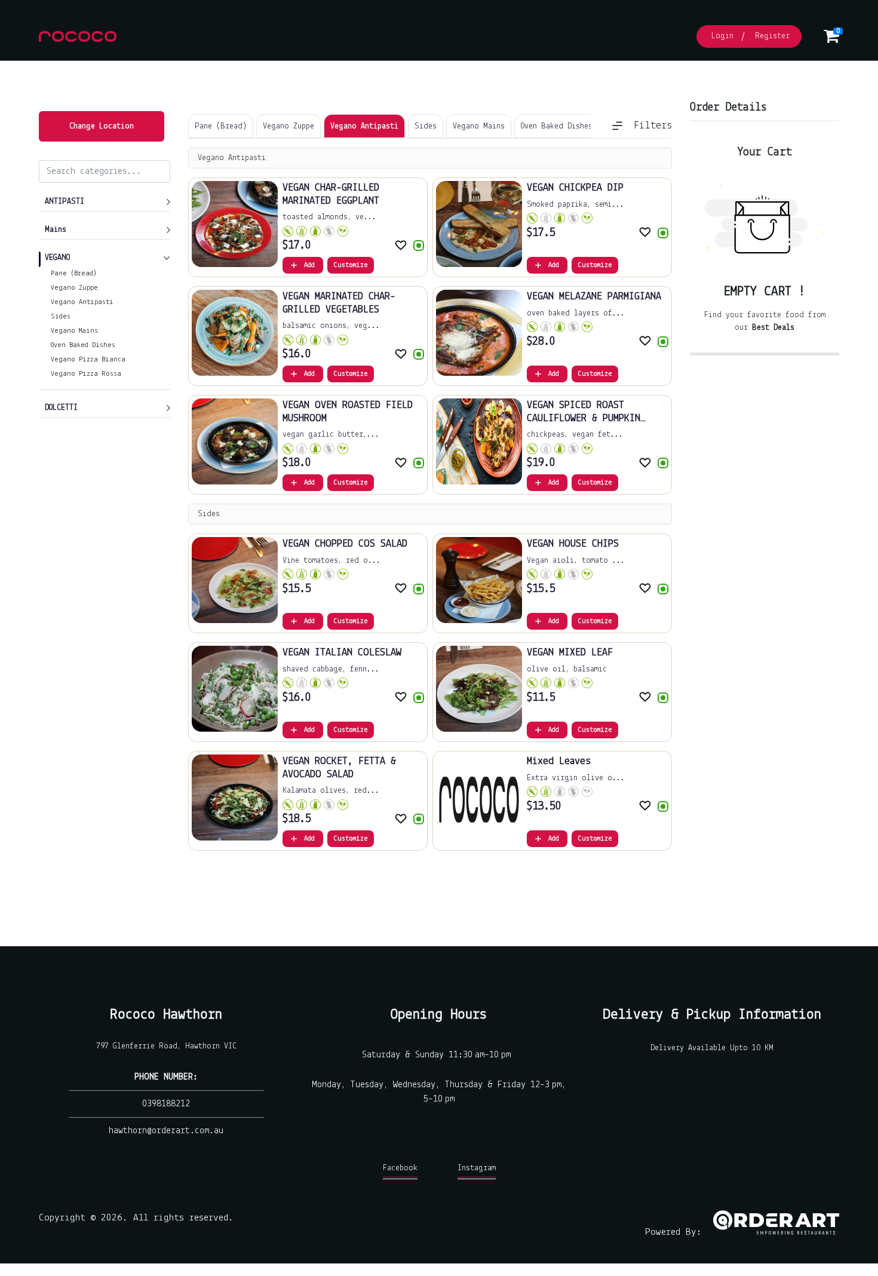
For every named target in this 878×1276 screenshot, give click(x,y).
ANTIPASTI (64, 201)
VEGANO (57, 257)
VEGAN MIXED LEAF (570, 653)
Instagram (477, 1168)
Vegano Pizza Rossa (86, 374)
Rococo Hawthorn (166, 1014)
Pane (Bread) (74, 273)
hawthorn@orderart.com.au (166, 1131)
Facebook (400, 1168)
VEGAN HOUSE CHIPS (573, 544)
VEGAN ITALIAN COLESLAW (342, 653)
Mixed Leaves (559, 761)
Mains (55, 229)
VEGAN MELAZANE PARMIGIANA (594, 297)
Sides (60, 316)
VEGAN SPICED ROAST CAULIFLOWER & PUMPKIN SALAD (583, 418)
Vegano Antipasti (82, 302)
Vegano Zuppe (74, 288)
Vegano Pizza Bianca (88, 359)
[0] (831, 39)
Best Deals (773, 327)
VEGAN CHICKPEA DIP (575, 188)
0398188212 (166, 1104)
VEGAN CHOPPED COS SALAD (345, 544)
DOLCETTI (61, 407)
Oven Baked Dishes (83, 345)
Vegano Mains (74, 331)
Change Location (101, 126)
